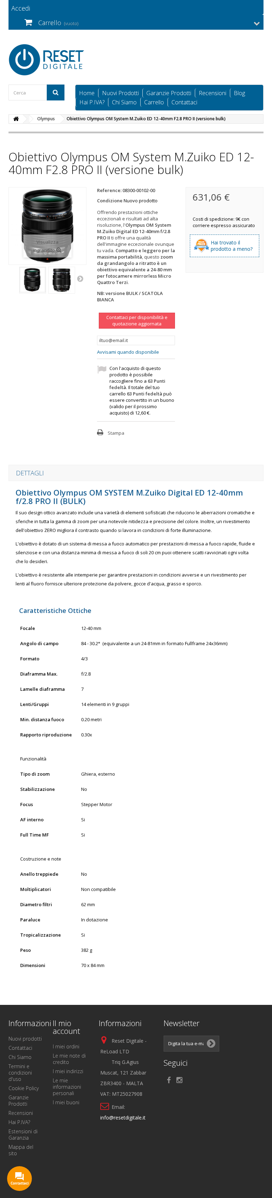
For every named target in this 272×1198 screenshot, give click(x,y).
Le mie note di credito (69, 1058)
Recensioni (212, 93)
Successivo (80, 278)
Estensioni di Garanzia (23, 1134)
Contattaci (184, 102)
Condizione (110, 200)
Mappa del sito (20, 1150)
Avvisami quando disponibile (128, 352)
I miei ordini (66, 1046)
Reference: (109, 190)
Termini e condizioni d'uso (20, 1072)
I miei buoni (66, 1102)
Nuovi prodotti (25, 1038)
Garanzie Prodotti (168, 93)
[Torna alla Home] (16, 119)
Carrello (154, 102)
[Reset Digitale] (47, 60)
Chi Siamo (124, 102)
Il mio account (66, 1027)
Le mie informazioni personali (67, 1086)
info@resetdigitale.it (123, 1117)
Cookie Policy (23, 1088)
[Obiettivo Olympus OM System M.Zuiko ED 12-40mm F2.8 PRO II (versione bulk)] (32, 280)
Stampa (116, 433)
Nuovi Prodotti (120, 93)
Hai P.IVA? (91, 102)
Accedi (20, 8)
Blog (239, 93)
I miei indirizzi (68, 1071)
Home (87, 93)
